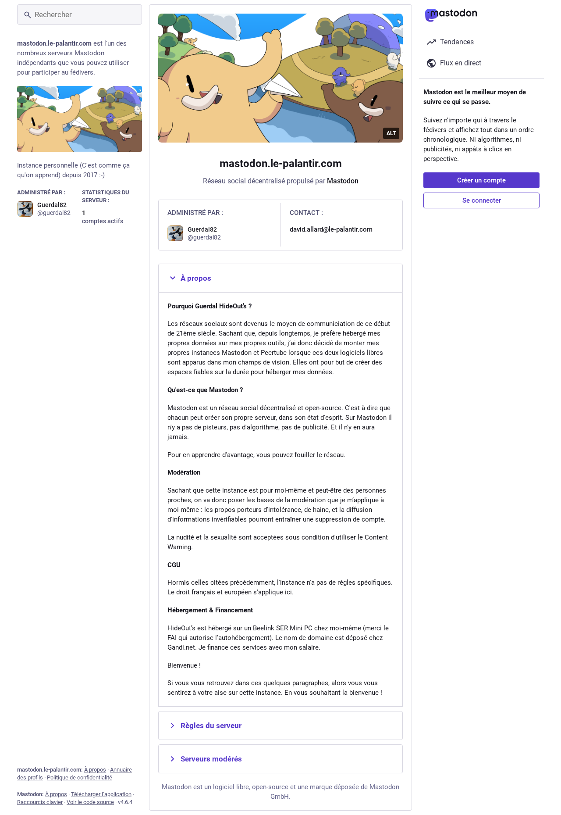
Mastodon (343, 181)
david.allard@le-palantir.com (331, 229)
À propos (95, 769)
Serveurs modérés (211, 758)
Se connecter (481, 200)
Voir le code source (90, 802)
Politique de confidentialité (79, 777)
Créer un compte (481, 180)
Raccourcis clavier (40, 802)
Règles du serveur (211, 725)
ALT (391, 133)
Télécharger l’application (101, 794)
